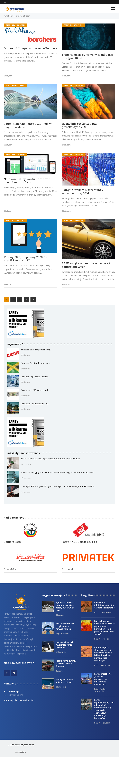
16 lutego (105, 638)
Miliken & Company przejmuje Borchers (30, 48)
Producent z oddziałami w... (35, 403)
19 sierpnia (25, 409)
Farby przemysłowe (73, 85)
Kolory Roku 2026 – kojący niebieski (65, 680)
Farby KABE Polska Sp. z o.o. (80, 541)
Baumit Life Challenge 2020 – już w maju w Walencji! (28, 125)
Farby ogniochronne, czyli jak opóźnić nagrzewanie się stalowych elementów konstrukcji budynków (104, 708)
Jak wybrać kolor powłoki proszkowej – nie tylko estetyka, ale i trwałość (58, 486)
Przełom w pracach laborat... (35, 376)
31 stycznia (8, 75)
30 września (61, 686)
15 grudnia (105, 722)
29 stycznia (66, 144)
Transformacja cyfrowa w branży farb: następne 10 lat (88, 56)
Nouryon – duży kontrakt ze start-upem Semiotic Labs (27, 180)
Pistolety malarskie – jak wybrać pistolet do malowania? (50, 458)
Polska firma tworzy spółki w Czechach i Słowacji (66, 663)
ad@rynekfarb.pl (11, 691)
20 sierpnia (25, 395)
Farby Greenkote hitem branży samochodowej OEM (82, 191)
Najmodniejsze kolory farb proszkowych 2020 (80, 125)
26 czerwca (26, 464)
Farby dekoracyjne (73, 25)
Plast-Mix (10, 569)
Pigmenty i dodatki (15, 25)
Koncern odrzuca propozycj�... (36, 349)
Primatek (68, 569)
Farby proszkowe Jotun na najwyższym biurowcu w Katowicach (102, 679)
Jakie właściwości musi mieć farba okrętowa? (64, 645)
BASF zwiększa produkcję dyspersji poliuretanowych (86, 265)
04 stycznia (105, 665)
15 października (62, 633)
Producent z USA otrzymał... (35, 390)
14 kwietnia (26, 492)
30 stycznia (8, 144)
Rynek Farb (9, 16)
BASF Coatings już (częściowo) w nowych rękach (65, 626)
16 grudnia (99, 691)
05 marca (59, 671)
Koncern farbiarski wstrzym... (36, 363)
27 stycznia (8, 284)
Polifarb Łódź (12, 541)
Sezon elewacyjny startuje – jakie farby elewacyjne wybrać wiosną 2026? (57, 472)
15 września (106, 612)
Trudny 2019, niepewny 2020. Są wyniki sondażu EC (25, 258)
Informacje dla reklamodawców (19, 700)
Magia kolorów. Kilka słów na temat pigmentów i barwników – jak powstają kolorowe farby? (104, 627)
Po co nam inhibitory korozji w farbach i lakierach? (104, 605)
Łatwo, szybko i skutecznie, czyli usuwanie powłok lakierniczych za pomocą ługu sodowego (103, 654)
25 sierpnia (25, 355)
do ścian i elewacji (15, 85)
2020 (18, 16)
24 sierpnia (25, 368)
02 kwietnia (61, 652)
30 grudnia (60, 615)
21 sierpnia (25, 382)
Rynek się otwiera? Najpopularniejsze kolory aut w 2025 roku (65, 606)
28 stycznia (66, 211)
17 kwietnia (26, 478)
